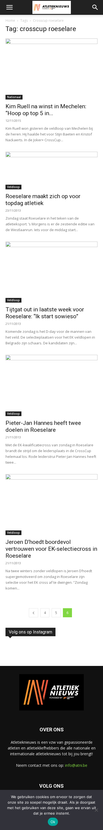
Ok (53, 822)
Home (10, 20)
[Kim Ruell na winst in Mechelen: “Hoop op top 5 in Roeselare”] (51, 68)
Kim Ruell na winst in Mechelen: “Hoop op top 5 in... (45, 110)
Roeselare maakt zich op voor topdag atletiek (42, 199)
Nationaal (14, 97)
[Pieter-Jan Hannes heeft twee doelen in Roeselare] (51, 385)
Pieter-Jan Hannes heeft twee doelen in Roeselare (43, 426)
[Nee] (96, 810)
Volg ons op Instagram (30, 632)
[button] (9, 7)
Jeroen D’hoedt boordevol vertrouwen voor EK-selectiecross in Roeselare (51, 549)
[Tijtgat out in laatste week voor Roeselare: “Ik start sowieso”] (51, 272)
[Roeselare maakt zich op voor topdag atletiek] (51, 170)
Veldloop (13, 187)
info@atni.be (76, 765)
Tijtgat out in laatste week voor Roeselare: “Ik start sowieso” (44, 313)
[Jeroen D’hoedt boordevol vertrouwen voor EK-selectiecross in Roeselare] (51, 504)
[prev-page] (33, 612)
